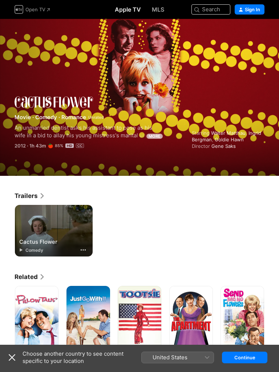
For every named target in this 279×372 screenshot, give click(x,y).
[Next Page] (272, 318)
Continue (244, 357)
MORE (155, 136)
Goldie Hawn (229, 139)
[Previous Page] (7, 318)
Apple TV (128, 9)
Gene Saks (223, 146)
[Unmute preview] (259, 33)
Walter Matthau (228, 133)
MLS (158, 9)
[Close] (12, 357)
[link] (30, 196)
